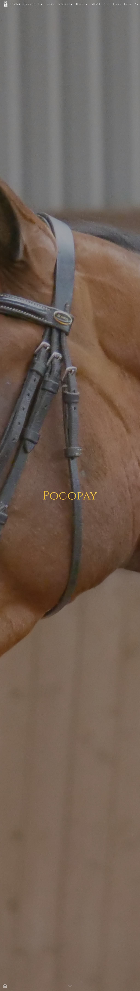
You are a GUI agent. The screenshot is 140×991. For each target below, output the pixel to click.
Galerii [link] (106, 4)
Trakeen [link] (117, 4)
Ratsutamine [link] (64, 4)
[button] (136, 4)
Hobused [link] (80, 4)
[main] (70, 495)
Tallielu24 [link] (95, 4)
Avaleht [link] (50, 4)
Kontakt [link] (128, 4)
